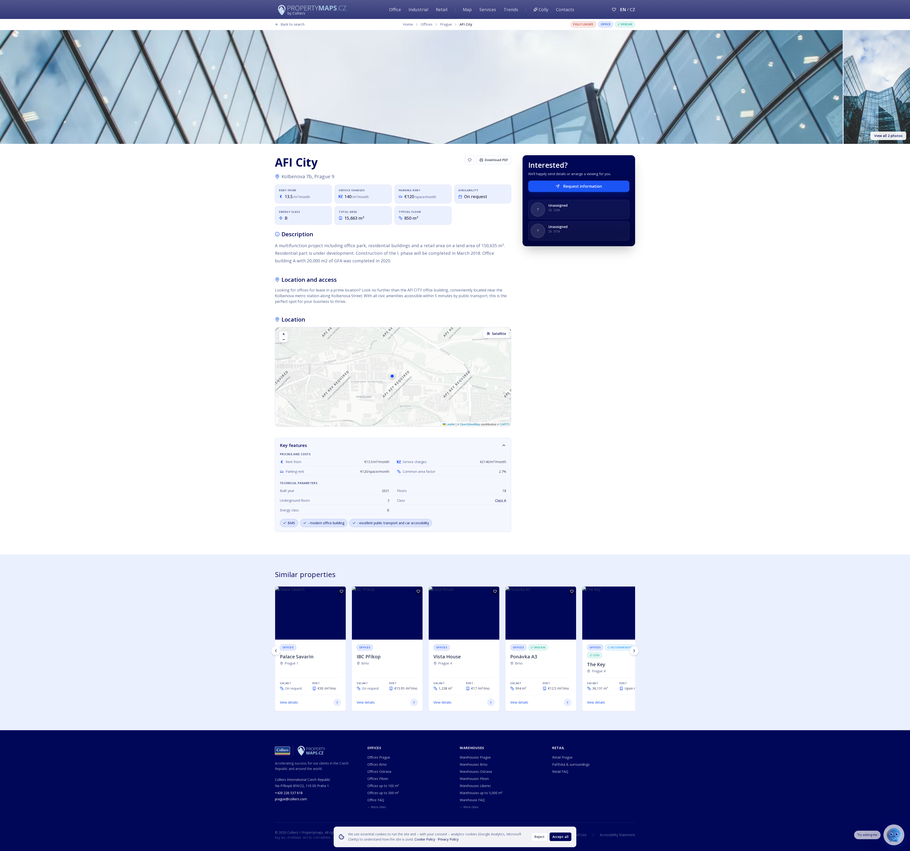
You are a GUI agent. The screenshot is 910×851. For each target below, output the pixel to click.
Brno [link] (365, 663)
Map (467, 9)
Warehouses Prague (475, 757)
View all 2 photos (888, 135)
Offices (426, 24)
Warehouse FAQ (472, 800)
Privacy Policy (448, 839)
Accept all (560, 836)
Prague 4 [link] (445, 663)
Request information (582, 186)
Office (395, 9)
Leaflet (450, 424)
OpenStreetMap (470, 424)
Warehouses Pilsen (474, 778)
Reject (539, 836)
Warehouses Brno (473, 764)
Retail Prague (562, 757)
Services (487, 9)
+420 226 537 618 (289, 793)
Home (408, 24)
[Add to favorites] (469, 160)
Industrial (418, 9)
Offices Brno (377, 764)
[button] (393, 377)
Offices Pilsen (377, 778)
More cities (378, 807)
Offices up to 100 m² (383, 785)
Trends (511, 9)
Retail (441, 9)
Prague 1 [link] (291, 663)
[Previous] (276, 650)
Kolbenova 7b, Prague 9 (308, 176)
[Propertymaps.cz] (313, 9)
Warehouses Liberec (475, 785)
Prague (446, 24)
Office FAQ (375, 800)
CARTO (505, 424)
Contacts (565, 9)
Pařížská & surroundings (571, 764)
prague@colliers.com (291, 799)
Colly (543, 9)
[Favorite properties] (614, 9)
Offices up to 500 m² (383, 793)
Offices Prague (378, 757)
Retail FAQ (560, 771)
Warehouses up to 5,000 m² (481, 793)
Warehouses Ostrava (476, 771)
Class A (500, 500)
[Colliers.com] (282, 750)
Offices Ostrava (379, 771)
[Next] (634, 650)
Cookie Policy (424, 839)
